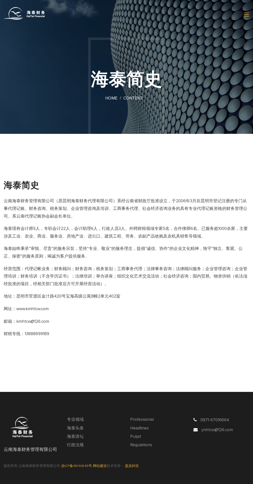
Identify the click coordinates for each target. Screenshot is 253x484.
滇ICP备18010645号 (77, 466)
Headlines (139, 428)
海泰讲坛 (75, 437)
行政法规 (75, 445)
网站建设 (100, 466)
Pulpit (135, 437)
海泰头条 (75, 428)
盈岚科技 (132, 466)
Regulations (141, 445)
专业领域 (75, 420)
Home (111, 98)
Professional (142, 420)
